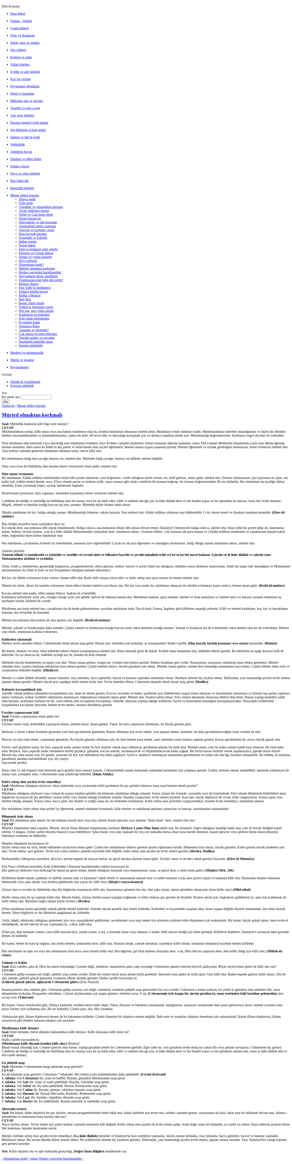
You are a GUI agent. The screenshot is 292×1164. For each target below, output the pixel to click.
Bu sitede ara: (11, 397)
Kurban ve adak (21, 57)
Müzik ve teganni (22, 360)
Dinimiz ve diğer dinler (25, 159)
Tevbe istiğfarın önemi (34, 211)
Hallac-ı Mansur (30, 295)
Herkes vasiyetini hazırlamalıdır (40, 272)
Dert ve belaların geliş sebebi (38, 249)
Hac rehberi (18, 50)
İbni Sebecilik (19, 181)
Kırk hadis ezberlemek (34, 318)
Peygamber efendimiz (25, 86)
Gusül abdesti (19, 28)
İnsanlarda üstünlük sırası (36, 341)
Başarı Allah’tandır (31, 303)
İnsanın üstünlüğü (31, 345)
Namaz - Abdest (21, 21)
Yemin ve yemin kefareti (35, 257)
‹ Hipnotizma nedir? (15, 1158)
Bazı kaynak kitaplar (33, 234)
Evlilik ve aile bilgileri (25, 72)
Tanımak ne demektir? (34, 330)
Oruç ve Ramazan (22, 35)
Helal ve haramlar (22, 93)
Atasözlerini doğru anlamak (37, 226)
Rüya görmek (28, 261)
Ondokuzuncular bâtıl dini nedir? (41, 280)
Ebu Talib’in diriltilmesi (35, 288)
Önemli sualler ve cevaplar (37, 338)
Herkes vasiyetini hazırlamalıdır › (61, 1158)
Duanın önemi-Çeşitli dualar (29, 122)
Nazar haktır (27, 245)
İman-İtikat (17, 13)
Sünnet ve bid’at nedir (25, 137)
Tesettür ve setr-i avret (25, 108)
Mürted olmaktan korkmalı (37, 268)
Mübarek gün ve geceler (26, 101)
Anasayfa (8, 406)
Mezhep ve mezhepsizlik (27, 353)
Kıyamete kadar (29, 322)
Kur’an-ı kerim (20, 79)
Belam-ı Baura (28, 284)
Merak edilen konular (24, 195)
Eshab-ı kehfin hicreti (33, 291)
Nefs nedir (26, 203)
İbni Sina (25, 299)
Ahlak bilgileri (20, 64)
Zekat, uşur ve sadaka (25, 42)
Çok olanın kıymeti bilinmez (38, 334)
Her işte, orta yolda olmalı (36, 311)
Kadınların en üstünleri (34, 314)
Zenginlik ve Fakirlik (33, 237)
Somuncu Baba (29, 326)
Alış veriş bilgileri (22, 115)
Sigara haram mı (30, 218)
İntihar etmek (28, 241)
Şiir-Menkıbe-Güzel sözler (28, 130)
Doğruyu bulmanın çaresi (36, 307)
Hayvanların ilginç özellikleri (38, 276)
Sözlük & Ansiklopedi (25, 382)
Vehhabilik (17, 144)
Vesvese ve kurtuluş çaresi (36, 230)
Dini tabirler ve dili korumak (38, 222)
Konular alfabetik (22, 385)
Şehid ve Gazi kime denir (36, 214)
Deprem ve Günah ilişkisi (36, 253)
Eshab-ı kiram (19, 166)
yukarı (33, 1158)
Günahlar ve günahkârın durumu (41, 207)
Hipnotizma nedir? (31, 264)
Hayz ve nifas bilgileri (25, 173)
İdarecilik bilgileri (22, 188)
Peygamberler (19, 367)
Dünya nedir (27, 199)
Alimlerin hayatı (21, 152)
